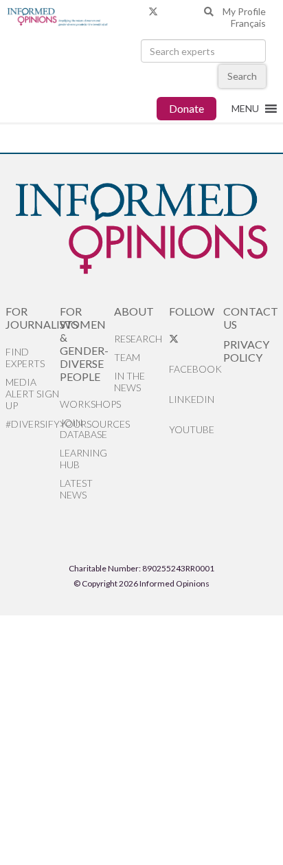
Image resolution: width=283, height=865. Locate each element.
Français (248, 23)
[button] (245, 108)
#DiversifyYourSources (32, 424)
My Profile (244, 11)
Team (127, 357)
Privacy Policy (246, 351)
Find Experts (25, 357)
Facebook (195, 369)
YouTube (191, 429)
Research (138, 338)
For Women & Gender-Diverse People (84, 344)
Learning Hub (83, 458)
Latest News (76, 489)
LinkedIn (191, 399)
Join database (83, 428)
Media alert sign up (32, 393)
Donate (186, 108)
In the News (129, 381)
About (134, 311)
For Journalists (32, 318)
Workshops (87, 404)
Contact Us (250, 318)
